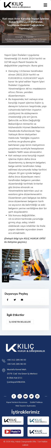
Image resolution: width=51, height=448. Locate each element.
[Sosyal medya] (7, 300)
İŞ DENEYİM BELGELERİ (20, 322)
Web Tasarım (20, 406)
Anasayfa (19, 37)
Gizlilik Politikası (36, 402)
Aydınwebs (31, 406)
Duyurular (29, 37)
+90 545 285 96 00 (16, 364)
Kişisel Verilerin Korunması (16, 402)
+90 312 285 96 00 (16, 359)
